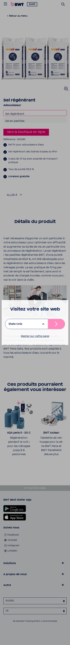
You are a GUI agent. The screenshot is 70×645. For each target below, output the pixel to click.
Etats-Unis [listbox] (15, 323)
